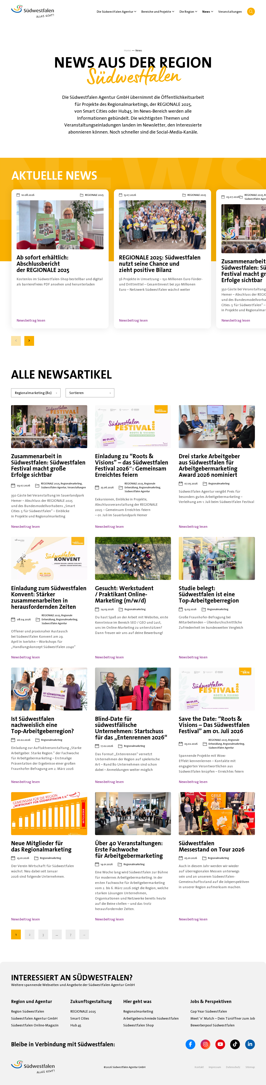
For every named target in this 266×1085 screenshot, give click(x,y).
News (206, 11)
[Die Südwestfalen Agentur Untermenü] (135, 11)
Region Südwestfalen (27, 1011)
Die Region (187, 11)
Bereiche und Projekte (156, 11)
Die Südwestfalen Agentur (115, 11)
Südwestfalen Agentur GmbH (34, 1018)
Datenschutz (233, 1067)
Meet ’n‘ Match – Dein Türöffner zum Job (222, 1018)
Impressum (215, 1067)
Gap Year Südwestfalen (208, 1011)
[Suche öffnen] (251, 11)
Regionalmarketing (138, 1011)
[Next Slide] (29, 341)
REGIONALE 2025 (83, 1011)
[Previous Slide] (16, 341)
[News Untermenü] (212, 11)
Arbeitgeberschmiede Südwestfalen (151, 1018)
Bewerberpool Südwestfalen (212, 1025)
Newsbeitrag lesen (31, 320)
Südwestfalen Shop (138, 1025)
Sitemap (250, 1067)
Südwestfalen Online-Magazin (35, 1025)
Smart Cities (79, 1018)
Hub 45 (75, 1025)
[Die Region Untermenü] (196, 11)
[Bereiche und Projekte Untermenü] (173, 11)
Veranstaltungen (230, 11)
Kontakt (199, 1067)
